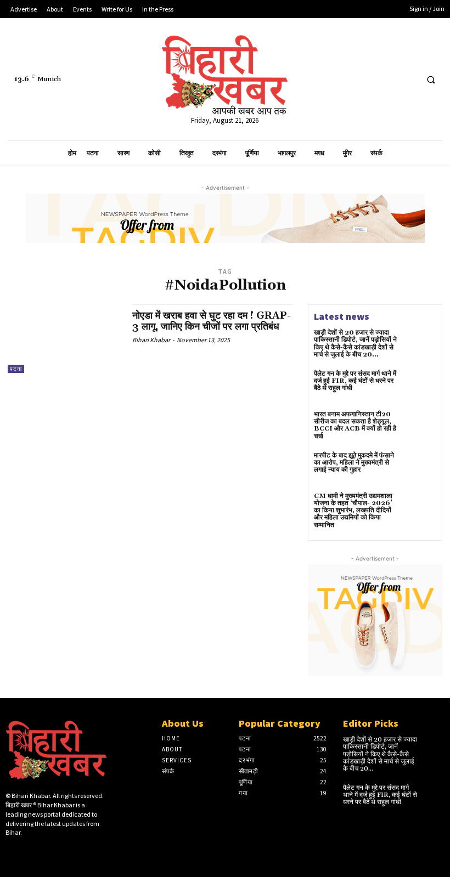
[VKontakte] (64, 852)
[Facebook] (366, 79)
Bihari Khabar (151, 340)
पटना (16, 368)
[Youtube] (407, 79)
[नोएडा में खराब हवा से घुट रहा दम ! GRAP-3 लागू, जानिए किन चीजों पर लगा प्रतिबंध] (64, 338)
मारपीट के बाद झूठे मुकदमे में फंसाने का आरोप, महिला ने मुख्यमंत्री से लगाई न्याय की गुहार (354, 462)
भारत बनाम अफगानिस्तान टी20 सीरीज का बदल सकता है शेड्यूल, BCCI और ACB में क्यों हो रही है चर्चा (355, 425)
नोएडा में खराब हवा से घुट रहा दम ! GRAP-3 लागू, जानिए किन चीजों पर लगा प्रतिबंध (211, 321)
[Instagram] (29, 852)
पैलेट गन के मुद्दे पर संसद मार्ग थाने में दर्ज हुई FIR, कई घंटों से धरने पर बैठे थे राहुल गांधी (355, 381)
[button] (431, 79)
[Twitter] (386, 79)
